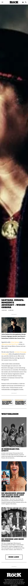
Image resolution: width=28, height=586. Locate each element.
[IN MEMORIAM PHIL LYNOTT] (14, 432)
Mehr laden (13, 557)
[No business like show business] (14, 522)
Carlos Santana (15, 342)
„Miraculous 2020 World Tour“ (9, 344)
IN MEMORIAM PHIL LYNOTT (10, 450)
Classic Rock (4, 310)
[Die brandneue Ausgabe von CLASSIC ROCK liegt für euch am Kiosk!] (14, 476)
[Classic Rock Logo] (14, 2)
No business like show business (12, 540)
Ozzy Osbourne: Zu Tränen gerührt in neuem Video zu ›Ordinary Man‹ (20, 403)
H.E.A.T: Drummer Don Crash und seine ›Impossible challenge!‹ (7, 403)
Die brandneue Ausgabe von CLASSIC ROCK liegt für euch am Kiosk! (13, 495)
